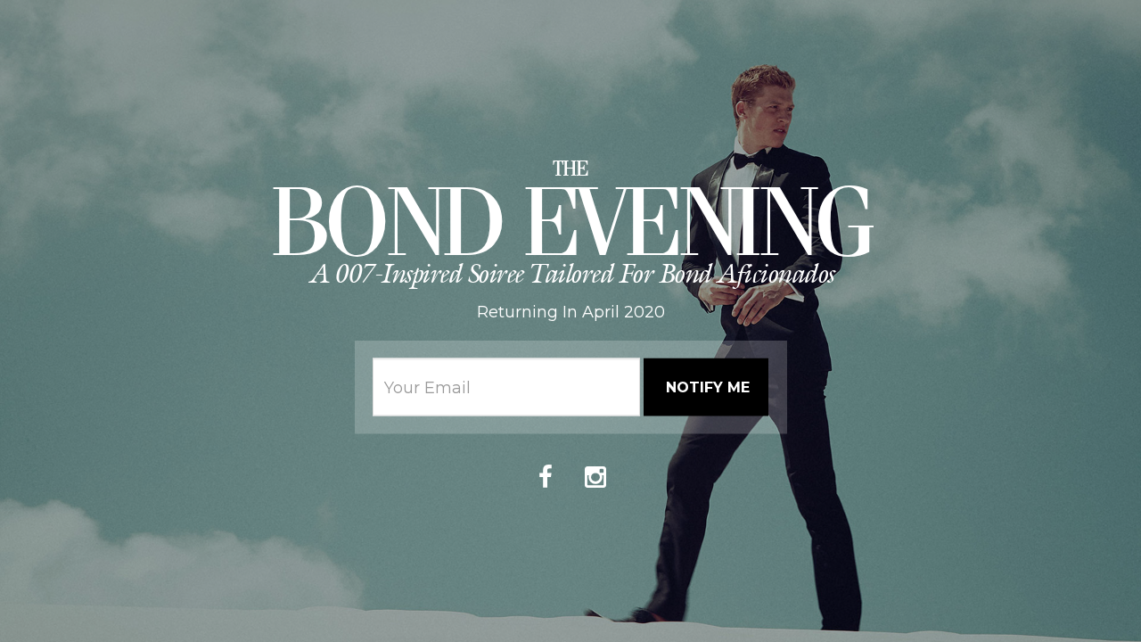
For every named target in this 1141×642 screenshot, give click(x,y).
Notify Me (708, 386)
